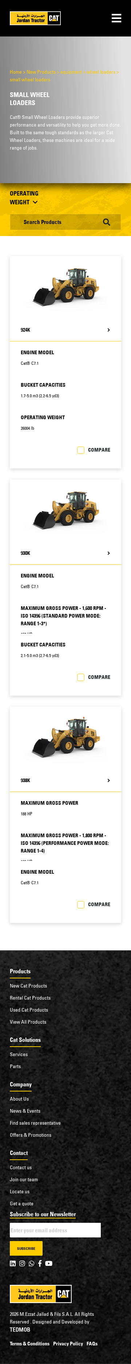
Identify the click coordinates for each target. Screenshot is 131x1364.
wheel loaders (101, 72)
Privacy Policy (68, 1343)
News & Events (25, 1111)
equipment (71, 72)
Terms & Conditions (29, 1343)
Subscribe (26, 1248)
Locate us (19, 1191)
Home (16, 72)
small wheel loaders (30, 79)
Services (19, 1054)
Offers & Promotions (30, 1135)
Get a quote (21, 1203)
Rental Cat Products (30, 997)
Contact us (21, 1167)
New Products (41, 72)
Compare (99, 450)
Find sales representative (35, 1123)
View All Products (28, 1022)
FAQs (92, 1343)
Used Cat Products (29, 1009)
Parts (15, 1066)
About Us (19, 1099)
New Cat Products (28, 985)
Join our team (24, 1179)
